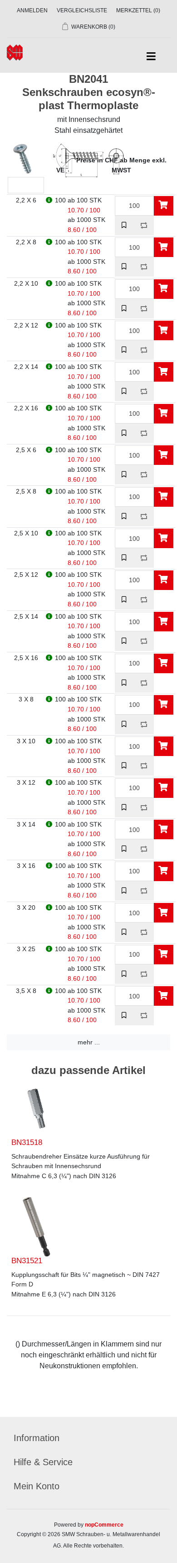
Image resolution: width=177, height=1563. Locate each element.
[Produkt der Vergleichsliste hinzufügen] (144, 225)
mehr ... (89, 1042)
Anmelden (32, 10)
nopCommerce (104, 1525)
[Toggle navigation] (151, 57)
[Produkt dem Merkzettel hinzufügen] (124, 225)
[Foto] (36, 1108)
